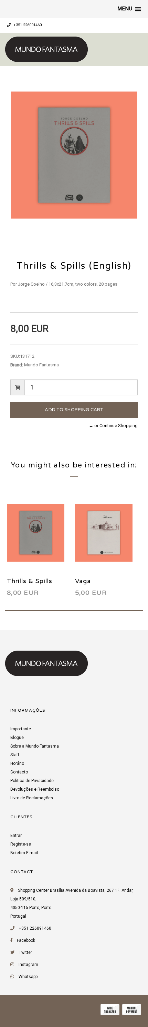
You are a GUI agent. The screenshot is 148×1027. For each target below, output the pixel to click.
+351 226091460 (27, 25)
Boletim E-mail (24, 852)
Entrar (16, 835)
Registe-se (20, 844)
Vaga (83, 581)
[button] (129, 8)
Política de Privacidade (32, 780)
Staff (14, 754)
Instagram (28, 964)
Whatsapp (28, 976)
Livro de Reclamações (31, 798)
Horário (17, 763)
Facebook (26, 940)
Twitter (25, 952)
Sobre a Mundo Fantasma (34, 746)
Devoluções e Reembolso (34, 789)
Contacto (19, 772)
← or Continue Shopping (113, 425)
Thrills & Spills (29, 581)
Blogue (17, 737)
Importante (20, 729)
